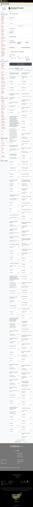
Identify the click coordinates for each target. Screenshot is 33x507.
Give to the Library (20, 461)
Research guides (20, 453)
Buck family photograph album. (13, 388)
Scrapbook (11, 188)
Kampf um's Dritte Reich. (26, 141)
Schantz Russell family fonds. (4, 37)
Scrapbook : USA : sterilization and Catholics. (14, 94)
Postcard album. (24, 276)
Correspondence (4, 146)
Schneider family (4, 75)
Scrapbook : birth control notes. (26, 344)
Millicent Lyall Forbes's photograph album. (25, 382)
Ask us (18, 463)
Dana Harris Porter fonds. (4, 49)
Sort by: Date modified (19, 70)
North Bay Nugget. (25, 302)
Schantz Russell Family (4, 82)
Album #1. (11, 358)
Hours (2, 461)
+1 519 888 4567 (17, 477)
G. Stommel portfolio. (12, 305)
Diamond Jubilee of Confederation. (25, 322)
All (1, 14)
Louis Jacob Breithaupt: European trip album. (13, 155)
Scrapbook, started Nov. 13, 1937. (13, 103)
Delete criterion (20, 25)
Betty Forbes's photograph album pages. (26, 373)
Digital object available (19, 43)
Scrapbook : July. (24, 115)
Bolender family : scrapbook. (26, 196)
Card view (17, 68)
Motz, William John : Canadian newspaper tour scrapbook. (14, 73)
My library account (20, 456)
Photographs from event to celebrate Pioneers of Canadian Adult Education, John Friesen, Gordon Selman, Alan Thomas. (14, 278)
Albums (4, 138)
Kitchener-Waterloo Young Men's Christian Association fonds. (4, 54)
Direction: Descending (28, 70)
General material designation (25, 47)
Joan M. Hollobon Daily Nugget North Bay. (27, 283)
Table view (22, 68)
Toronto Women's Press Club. (14, 244)
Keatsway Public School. (25, 93)
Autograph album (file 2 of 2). (26, 209)
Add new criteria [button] (12, 28)
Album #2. (23, 359)
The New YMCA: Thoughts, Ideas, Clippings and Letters (26, 181)
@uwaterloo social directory (24, 482)
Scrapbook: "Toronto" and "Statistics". (26, 100)
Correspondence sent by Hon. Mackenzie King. (26, 336)
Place (2, 131)
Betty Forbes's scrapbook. (26, 389)
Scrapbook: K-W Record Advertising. (13, 230)
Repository (11, 32)
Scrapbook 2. (24, 87)
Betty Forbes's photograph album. (26, 352)
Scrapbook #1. (24, 81)
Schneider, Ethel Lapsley (4, 122)
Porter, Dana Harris (4, 89)
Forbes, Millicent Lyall (4, 106)
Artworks (4, 153)
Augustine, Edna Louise (4, 125)
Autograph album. (12, 394)
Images (4, 140)
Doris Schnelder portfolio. (26, 308)
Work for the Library (20, 459)
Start (10, 56)
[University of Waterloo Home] (4, 1)
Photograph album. (25, 161)
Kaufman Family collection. (4, 34)
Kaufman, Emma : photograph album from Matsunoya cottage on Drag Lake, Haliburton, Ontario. (14, 319)
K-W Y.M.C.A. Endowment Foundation (13, 181)
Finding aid (27, 42)
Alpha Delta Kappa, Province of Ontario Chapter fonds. (4, 18)
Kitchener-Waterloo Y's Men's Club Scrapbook (14, 195)
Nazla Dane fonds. (4, 23)
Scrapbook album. (25, 290)
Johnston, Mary (4, 72)
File (4, 161)
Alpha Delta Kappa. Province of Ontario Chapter (4, 65)
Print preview (12, 68)
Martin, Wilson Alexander (4, 119)
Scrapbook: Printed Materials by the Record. (26, 223)
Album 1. (10, 208)
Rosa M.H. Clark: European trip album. (27, 148)
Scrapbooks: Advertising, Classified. (13, 222)
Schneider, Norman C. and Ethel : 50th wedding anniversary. (13, 408)
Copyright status (12, 47)
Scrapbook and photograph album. (26, 134)
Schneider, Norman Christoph (4, 78)
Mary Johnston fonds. (4, 26)
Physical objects (4, 149)
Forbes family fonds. (4, 41)
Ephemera (4, 142)
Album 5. (23, 315)
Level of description (3, 156)
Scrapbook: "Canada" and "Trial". (26, 108)
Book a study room (4, 459)
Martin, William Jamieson (4, 112)
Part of (2, 11)
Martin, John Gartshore (4, 86)
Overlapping (28, 59)
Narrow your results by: (4, 8)
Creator (2, 59)
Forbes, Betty (4, 84)
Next (25, 441)
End (17, 56)
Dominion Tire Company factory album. (13, 297)
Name (2, 96)
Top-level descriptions (14, 51)
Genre (2, 134)
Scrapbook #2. (11, 87)
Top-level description (12, 36)
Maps (4, 151)
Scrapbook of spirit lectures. (26, 408)
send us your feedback (16, 467)
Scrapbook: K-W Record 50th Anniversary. (14, 237)
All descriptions (21, 51)
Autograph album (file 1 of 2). (14, 214)
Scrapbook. (11, 81)
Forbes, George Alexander (4, 116)
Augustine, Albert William (4, 128)
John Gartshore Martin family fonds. (4, 45)
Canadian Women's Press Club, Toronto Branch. (27, 250)
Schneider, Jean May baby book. (26, 434)
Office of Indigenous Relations (25, 490)
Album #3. (11, 202)
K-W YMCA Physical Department (25, 189)
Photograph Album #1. (25, 329)
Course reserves (19, 454)
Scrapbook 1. (11, 110)
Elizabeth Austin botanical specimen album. (26, 73)
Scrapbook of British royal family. (13, 339)
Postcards (4, 144)
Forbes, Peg (4, 104)
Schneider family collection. (4, 30)
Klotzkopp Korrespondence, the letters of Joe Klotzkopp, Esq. (26, 239)
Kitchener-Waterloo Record (4, 92)
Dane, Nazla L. (4, 69)
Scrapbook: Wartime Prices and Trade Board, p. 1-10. (13, 146)
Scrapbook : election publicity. (14, 263)
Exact (27, 60)
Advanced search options (13, 13)
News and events (3, 463)
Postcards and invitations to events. (14, 331)
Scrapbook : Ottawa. (12, 345)
